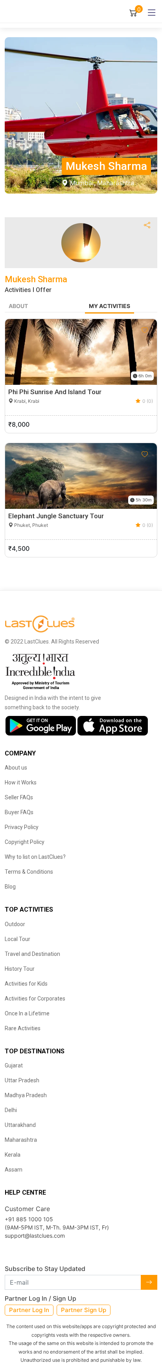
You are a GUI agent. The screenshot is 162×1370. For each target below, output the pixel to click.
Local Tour (17, 939)
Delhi (11, 1110)
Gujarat (14, 1065)
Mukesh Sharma (36, 279)
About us (16, 767)
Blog (10, 886)
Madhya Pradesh (26, 1095)
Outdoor (15, 924)
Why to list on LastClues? (35, 857)
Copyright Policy (24, 842)
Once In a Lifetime (27, 1013)
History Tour (20, 969)
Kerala (12, 1154)
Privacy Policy (22, 827)
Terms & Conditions (29, 871)
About (18, 306)
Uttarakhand (20, 1125)
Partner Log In (29, 1310)
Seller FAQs (19, 797)
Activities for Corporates (35, 998)
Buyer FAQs (19, 812)
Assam (13, 1169)
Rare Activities (22, 1028)
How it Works (21, 782)
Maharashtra (21, 1140)
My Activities (109, 306)
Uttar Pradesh (22, 1080)
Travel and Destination (32, 954)
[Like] (144, 330)
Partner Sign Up (83, 1310)
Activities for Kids (26, 983)
